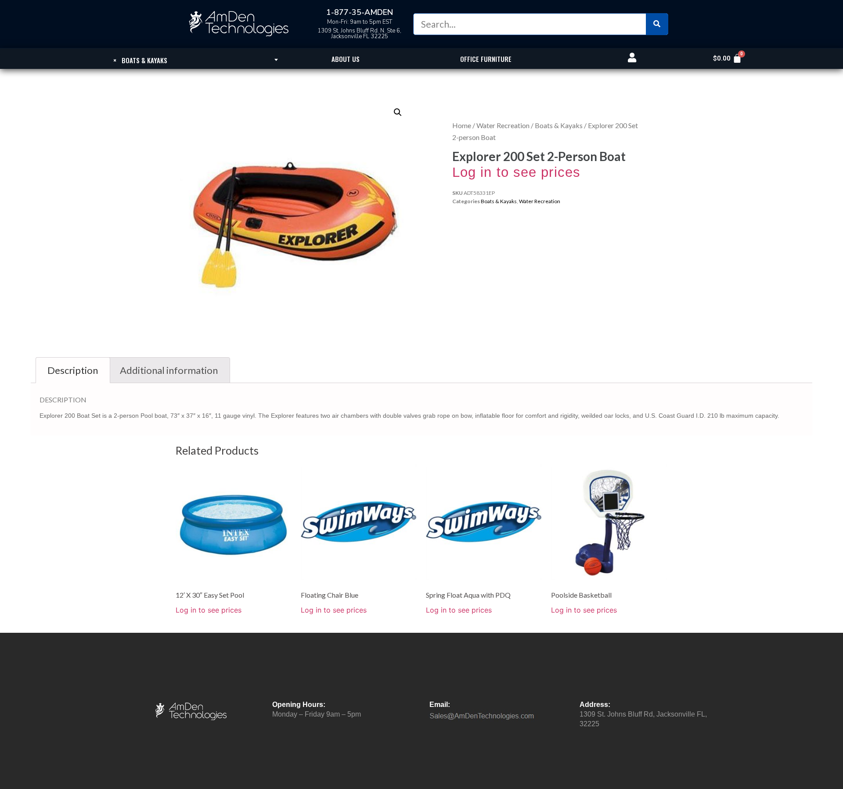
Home (461, 125)
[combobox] (140, 60)
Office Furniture (486, 59)
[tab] (73, 370)
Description (72, 370)
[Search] (657, 24)
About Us (345, 59)
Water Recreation (503, 125)
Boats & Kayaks (559, 125)
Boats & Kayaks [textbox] (140, 60)
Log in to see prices (516, 172)
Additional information (169, 370)
